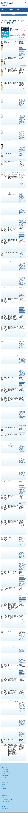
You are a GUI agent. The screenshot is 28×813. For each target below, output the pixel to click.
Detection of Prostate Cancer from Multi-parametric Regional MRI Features (22, 345)
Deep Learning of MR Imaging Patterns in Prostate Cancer (22, 502)
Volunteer (4, 788)
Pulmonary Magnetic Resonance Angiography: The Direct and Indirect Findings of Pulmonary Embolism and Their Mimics (22, 197)
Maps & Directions (6, 803)
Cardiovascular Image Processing (22, 432)
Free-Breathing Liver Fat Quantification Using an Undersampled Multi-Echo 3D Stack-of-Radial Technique (21, 135)
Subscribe (4, 780)
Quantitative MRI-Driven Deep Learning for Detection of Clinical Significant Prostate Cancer (22, 449)
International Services (6, 799)
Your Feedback (5, 806)
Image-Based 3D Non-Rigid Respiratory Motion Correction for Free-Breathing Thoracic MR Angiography (22, 637)
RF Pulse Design (21, 742)
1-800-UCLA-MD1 (5, 801)
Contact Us (4, 804)
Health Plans (4, 795)
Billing (3, 793)
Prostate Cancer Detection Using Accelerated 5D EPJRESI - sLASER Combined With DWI (22, 235)
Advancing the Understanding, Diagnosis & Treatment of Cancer (21, 437)
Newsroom (4, 778)
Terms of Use (5, 808)
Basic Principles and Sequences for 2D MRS (22, 168)
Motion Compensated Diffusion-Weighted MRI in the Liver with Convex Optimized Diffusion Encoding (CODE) (22, 63)
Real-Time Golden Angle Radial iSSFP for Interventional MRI (22, 393)
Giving (3, 784)
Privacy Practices (5, 790)
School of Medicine (6, 771)
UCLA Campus (5, 775)
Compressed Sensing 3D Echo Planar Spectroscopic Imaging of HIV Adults (22, 555)
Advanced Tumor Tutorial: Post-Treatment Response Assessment (22, 384)
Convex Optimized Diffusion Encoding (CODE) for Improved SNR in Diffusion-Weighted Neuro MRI (22, 149)
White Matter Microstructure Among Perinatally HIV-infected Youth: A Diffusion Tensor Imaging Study (22, 373)
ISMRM (13, 14)
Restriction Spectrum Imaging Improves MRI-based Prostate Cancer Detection (22, 460)
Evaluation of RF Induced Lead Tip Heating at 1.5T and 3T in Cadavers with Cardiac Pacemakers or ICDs (22, 77)
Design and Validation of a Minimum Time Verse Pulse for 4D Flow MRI (22, 211)
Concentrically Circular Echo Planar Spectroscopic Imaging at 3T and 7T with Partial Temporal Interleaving (22, 566)
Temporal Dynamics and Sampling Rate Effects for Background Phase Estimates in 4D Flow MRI (22, 723)
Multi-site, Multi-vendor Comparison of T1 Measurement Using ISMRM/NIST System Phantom (22, 360)
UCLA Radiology (5, 5)
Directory (4, 777)
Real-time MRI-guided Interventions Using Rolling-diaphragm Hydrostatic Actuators (22, 403)
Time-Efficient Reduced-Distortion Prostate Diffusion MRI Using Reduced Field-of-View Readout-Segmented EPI (22, 222)
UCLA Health (4, 767)
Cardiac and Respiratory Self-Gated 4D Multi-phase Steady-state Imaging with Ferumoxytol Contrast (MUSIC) (22, 89)
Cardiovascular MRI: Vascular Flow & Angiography (22, 158)
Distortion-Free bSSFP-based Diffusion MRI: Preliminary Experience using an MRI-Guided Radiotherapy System (22, 673)
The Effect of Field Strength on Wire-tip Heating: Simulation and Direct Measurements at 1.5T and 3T (22, 414)
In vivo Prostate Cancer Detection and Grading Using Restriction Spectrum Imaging (22, 473)
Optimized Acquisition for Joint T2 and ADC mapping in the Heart (22, 294)
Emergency (4, 797)
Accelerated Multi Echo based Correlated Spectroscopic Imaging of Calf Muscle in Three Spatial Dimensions (22, 332)
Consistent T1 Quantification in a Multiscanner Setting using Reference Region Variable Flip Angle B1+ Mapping (22, 246)
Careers (3, 786)
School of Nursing (6, 773)
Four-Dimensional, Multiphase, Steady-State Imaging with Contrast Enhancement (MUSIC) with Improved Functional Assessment (22, 103)
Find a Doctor (5, 769)
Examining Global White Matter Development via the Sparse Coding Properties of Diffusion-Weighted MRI (22, 266)
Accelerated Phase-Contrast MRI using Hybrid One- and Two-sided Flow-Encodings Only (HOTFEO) (22, 735)
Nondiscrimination (6, 791)
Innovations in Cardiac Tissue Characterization (21, 650)
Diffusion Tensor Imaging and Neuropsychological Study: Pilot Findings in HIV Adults (22, 321)
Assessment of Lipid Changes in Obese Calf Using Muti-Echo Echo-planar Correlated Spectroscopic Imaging (22, 610)
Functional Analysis (22, 425)
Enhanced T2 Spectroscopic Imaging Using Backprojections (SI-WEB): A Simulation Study (22, 543)
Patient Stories (5, 782)
